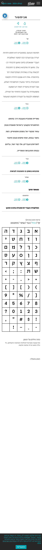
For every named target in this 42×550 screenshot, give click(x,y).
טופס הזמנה (6, 4)
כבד (28, 223)
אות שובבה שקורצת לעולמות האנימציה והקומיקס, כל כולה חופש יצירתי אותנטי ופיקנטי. (22, 344)
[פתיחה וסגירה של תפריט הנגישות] (4, 15)
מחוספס (14, 223)
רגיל (34, 223)
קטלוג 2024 (17, 4)
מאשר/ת (21, 547)
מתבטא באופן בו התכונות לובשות (24, 171)
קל (38, 223)
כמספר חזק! (34, 190)
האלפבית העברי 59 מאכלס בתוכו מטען (22, 208)
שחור (22, 223)
